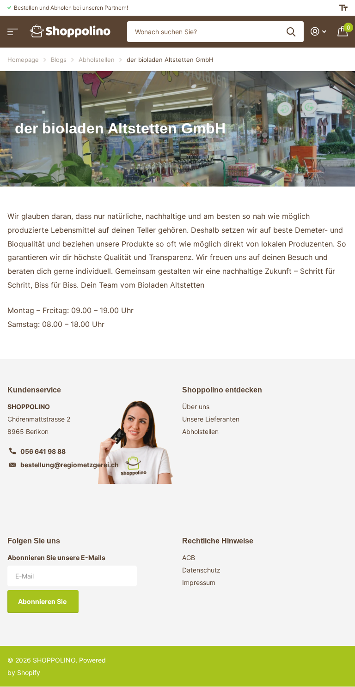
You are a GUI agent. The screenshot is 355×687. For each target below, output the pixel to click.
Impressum (198, 582)
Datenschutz (201, 570)
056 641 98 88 (43, 451)
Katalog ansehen (11, 29)
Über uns (195, 406)
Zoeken (291, 31)
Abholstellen (97, 59)
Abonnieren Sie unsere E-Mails (56, 557)
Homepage (23, 59)
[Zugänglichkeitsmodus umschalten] (343, 8)
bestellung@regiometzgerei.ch (69, 465)
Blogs (59, 59)
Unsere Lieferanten (210, 419)
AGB (188, 557)
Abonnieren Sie (43, 601)
